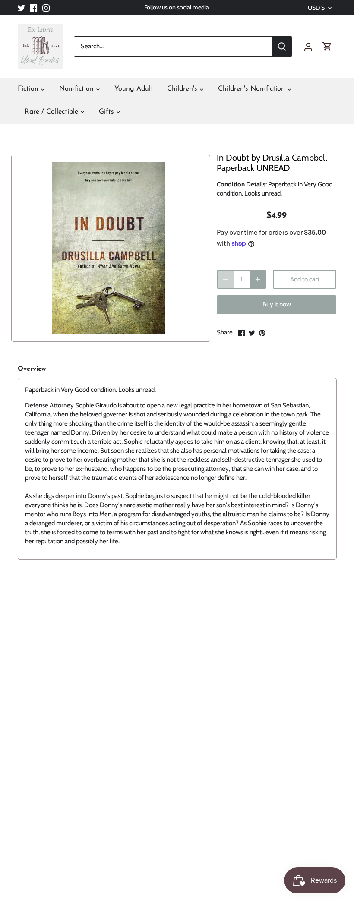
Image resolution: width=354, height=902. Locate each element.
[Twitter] (21, 7)
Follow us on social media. (177, 7)
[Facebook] (33, 7)
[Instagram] (46, 7)
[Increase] (258, 279)
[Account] (308, 46)
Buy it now (276, 304)
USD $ (316, 8)
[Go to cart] (327, 46)
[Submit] (282, 46)
